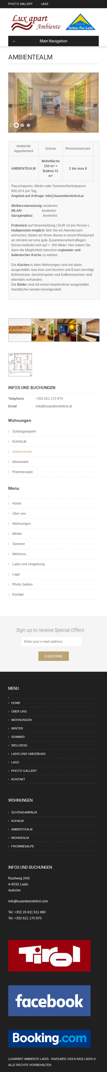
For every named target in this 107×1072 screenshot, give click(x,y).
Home (16, 503)
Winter (17, 534)
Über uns (19, 513)
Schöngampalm (24, 431)
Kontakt (18, 594)
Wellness (19, 554)
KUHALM (19, 442)
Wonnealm (20, 462)
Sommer (18, 544)
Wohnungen (21, 524)
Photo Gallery (20, 4)
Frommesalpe (22, 472)
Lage (44, 4)
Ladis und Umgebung (28, 564)
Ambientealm (22, 452)
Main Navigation (53, 41)
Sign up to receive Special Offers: (51, 630)
